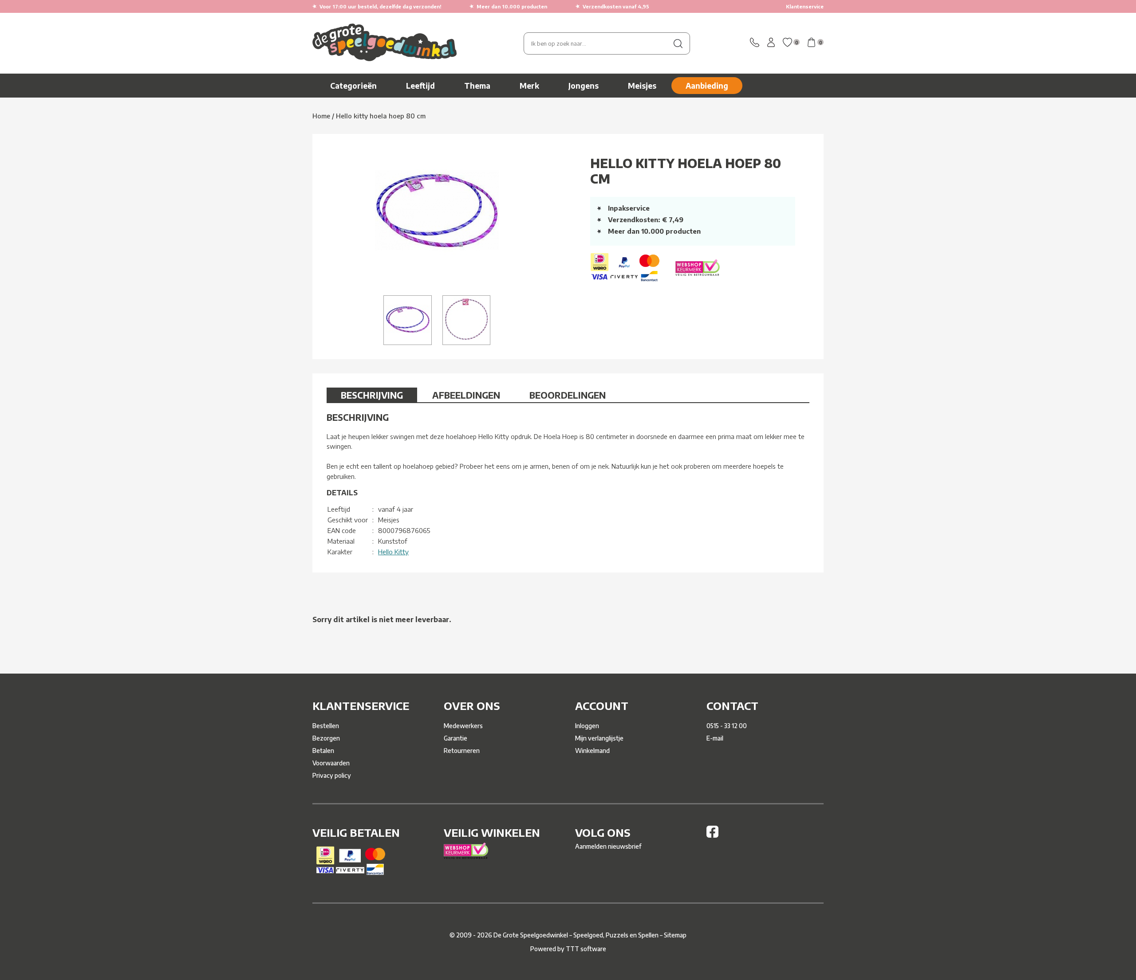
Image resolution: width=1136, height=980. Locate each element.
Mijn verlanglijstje (599, 738)
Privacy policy (331, 775)
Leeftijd (420, 85)
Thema (477, 85)
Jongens (583, 85)
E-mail (714, 738)
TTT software (586, 949)
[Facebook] (712, 835)
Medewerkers (463, 725)
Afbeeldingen (466, 394)
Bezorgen (326, 738)
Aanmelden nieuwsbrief (608, 846)
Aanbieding (707, 85)
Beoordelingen (567, 394)
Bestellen (325, 725)
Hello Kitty (393, 552)
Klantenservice (805, 6)
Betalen (323, 750)
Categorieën (353, 85)
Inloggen (587, 725)
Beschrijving (372, 394)
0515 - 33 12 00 (726, 725)
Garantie (455, 738)
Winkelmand (592, 750)
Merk (529, 85)
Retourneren (462, 750)
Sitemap (675, 935)
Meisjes (642, 85)
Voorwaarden (331, 763)
